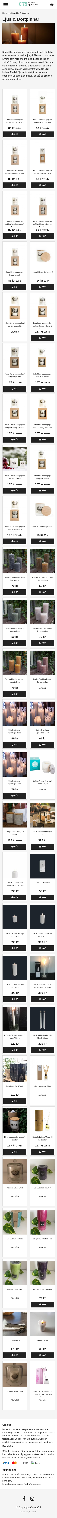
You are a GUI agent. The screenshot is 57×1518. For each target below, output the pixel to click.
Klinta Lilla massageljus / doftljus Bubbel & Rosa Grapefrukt (15, 122)
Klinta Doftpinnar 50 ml (42, 1086)
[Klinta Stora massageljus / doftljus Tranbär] (15, 459)
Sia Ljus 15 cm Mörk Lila (42, 1290)
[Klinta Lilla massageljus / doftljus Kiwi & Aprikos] (42, 154)
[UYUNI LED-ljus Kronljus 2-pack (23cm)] (15, 1019)
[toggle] (5, 4)
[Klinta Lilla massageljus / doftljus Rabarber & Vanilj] (15, 154)
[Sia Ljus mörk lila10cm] (42, 1171)
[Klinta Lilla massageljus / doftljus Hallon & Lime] (42, 103)
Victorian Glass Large (14, 1391)
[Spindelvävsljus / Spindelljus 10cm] (15, 713)
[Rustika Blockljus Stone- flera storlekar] (42, 612)
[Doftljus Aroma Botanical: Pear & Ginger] (42, 764)
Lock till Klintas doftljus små (42, 272)
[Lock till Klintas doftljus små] (42, 256)
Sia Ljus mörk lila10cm (42, 1188)
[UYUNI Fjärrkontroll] (42, 866)
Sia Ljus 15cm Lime (14, 1290)
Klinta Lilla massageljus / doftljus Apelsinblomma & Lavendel (14, 224)
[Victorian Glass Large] (15, 1375)
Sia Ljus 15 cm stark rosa (42, 1239)
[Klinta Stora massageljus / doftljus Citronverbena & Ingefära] (42, 306)
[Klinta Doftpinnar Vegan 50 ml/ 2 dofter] (42, 1121)
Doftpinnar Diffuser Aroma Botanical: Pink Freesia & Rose (42, 1394)
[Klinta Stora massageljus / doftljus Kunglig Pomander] (42, 408)
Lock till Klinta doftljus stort (42, 526)
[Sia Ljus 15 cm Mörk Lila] (42, 1273)
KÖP (16, 134)
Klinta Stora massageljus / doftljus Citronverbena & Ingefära (42, 326)
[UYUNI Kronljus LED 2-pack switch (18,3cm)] (42, 968)
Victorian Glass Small (15, 1188)
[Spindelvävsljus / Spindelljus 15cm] (42, 713)
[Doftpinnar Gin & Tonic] (15, 1070)
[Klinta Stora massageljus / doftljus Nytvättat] (15, 357)
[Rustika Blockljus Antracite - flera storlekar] (15, 561)
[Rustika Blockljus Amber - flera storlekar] (15, 663)
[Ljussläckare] (15, 1324)
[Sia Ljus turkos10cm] (15, 1222)
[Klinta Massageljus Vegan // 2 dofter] (15, 1121)
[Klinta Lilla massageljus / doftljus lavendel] (15, 256)
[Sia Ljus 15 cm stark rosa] (42, 1222)
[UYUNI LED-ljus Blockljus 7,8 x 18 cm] (42, 917)
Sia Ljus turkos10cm (15, 1239)
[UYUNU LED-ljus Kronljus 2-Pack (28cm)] (42, 1019)
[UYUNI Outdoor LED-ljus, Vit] (42, 815)
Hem (4, 13)
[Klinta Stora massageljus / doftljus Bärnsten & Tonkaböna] (15, 510)
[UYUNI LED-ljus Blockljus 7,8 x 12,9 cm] (15, 917)
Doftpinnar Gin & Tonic (14, 1086)
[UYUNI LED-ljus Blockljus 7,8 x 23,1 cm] (15, 968)
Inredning (11, 13)
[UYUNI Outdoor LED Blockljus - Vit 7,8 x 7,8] (15, 866)
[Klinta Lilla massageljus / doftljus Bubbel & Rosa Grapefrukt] (15, 103)
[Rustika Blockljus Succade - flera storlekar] (42, 561)
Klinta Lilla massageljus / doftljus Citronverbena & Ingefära (42, 224)
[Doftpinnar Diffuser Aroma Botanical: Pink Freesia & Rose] (42, 1375)
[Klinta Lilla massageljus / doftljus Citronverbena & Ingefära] (42, 205)
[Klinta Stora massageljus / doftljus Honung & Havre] (15, 408)
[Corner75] (28, 4)
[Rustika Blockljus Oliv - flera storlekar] (15, 612)
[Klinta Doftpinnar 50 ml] (42, 1070)
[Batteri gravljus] (42, 1324)
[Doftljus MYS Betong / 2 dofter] (15, 815)
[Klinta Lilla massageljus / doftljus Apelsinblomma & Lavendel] (15, 205)
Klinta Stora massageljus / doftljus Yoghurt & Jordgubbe (15, 326)
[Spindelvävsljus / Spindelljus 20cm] (15, 764)
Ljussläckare (15, 1340)
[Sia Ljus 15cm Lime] (15, 1273)
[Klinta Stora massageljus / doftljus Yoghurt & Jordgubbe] (15, 306)
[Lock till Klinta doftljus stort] (42, 510)
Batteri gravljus (42, 1340)
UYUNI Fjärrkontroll (42, 883)
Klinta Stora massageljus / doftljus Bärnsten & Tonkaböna (15, 529)
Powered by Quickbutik (28, 1512)
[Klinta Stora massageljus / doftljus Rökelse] (42, 459)
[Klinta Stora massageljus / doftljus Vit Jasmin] (42, 357)
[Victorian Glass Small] (15, 1171)
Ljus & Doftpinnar (22, 13)
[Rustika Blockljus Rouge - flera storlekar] (42, 663)
